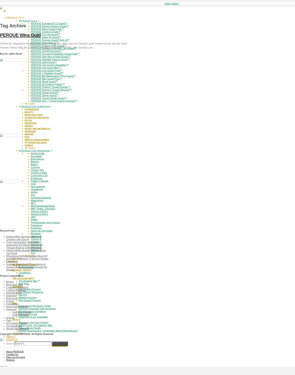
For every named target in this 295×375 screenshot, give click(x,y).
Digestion (11, 295)
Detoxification (13, 293)
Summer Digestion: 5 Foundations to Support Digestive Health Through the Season (26, 267)
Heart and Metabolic (17, 306)
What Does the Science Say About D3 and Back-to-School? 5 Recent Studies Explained (27, 259)
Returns (10, 360)
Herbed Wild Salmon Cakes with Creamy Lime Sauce (24, 238)
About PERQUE (15, 351)
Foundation (12, 304)
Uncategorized (14, 326)
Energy (10, 301)
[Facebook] (1, 365)
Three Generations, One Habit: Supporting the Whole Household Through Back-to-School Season (24, 245)
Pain (8, 320)
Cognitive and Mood (17, 287)
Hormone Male (20, 315)
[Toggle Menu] (4, 11)
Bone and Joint (14, 284)
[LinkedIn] (3, 365)
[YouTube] (5, 365)
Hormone (11, 309)
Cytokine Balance (16, 290)
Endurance (12, 298)
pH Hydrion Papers (16, 323)
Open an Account (15, 357)
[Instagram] (6, 365)
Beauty (10, 282)
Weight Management (17, 329)
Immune (10, 317)
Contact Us (12, 354)
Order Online (172, 3)
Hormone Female (21, 312)
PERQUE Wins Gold (20, 35)
